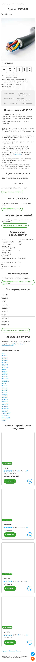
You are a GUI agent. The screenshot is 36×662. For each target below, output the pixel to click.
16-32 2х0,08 (5, 308)
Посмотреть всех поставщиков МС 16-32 (17, 282)
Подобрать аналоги (12, 192)
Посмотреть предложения (15, 225)
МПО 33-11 (4, 379)
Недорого (5, 651)
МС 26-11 (4, 395)
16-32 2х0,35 (5, 318)
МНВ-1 (3, 369)
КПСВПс (7, 632)
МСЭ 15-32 (4, 404)
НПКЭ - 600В (5, 413)
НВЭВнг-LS (5, 415)
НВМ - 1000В (5, 418)
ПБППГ (4, 420)
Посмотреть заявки (12, 208)
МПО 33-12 (5, 381)
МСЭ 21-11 (4, 406)
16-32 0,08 (4, 295)
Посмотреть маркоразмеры (15, 330)
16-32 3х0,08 (5, 321)
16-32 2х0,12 (5, 311)
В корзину (9, 481)
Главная (3, 4)
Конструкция (8, 98)
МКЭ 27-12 (4, 367)
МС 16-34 (4, 392)
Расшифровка (9, 93)
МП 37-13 (4, 374)
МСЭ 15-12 (4, 402)
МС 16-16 (4, 390)
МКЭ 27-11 (4, 365)
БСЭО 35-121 (8, 525)
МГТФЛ (4, 356)
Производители (26, 103)
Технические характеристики (24, 94)
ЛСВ (2, 353)
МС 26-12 (4, 397)
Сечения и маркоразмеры (23, 99)
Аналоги (13, 103)
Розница (12, 651)
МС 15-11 (4, 388)
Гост (5, 103)
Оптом (18, 651)
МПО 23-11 (4, 376)
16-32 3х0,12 (5, 325)
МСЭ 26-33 (5, 409)
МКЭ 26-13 (4, 362)
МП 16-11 (4, 372)
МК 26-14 (4, 360)
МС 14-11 (4, 386)
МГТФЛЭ (4, 358)
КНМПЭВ (7, 578)
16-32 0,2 (4, 301)
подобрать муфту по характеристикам (13, 345)
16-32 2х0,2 (5, 315)
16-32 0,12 (4, 298)
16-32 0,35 (4, 305)
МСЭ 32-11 (4, 411)
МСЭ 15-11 (4, 399)
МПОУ (3, 383)
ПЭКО (6, 468)
